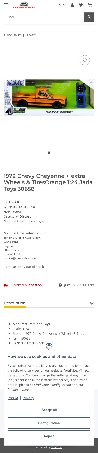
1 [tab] (49, 152)
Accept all (49, 410)
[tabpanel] (49, 97)
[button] (72, 5)
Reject (49, 436)
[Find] (89, 17)
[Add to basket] (7, 49)
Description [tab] (15, 303)
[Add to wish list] (85, 60)
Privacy (28, 398)
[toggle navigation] (6, 3)
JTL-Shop (56, 447)
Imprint (13, 398)
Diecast (25, 216)
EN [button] (59, 5)
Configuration (49, 423)
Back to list (14, 35)
